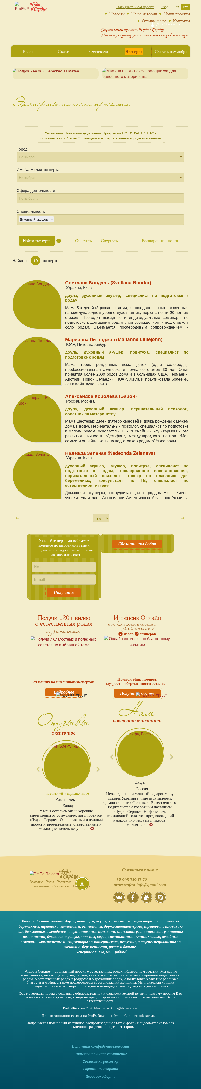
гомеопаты (70, 926)
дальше (129, 947)
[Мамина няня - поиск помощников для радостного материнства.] (145, 73)
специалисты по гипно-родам (134, 936)
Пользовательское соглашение (100, 1054)
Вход (164, 7)
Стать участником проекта (135, 7)
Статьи (63, 51)
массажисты (50, 942)
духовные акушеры (63, 936)
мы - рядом (116, 952)
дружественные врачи (123, 926)
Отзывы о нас (154, 21)
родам (114, 947)
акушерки (104, 921)
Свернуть (109, 241)
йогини (120, 921)
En (177, 7)
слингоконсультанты (136, 931)
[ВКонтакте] (119, 900)
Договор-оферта (100, 1076)
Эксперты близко (89, 952)
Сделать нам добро (137, 543)
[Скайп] (160, 900)
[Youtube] (147, 900)
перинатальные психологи (92, 931)
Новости (117, 14)
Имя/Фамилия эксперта (38, 169)
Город (22, 149)
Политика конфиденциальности (100, 1046)
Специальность (31, 211)
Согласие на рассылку (100, 1061)
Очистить (83, 241)
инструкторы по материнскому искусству (100, 942)
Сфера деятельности (36, 190)
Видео (28, 51)
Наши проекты (177, 14)
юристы (88, 936)
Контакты (181, 21)
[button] (34, 764)
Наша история (144, 14)
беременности (94, 947)
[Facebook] (133, 900)
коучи (102, 936)
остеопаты (92, 926)
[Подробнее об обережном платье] (56, 73)
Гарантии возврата (100, 1069)
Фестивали (98, 51)
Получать (64, 592)
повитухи (85, 921)
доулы (70, 921)
